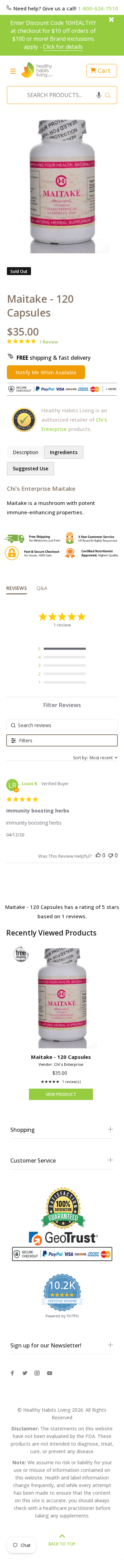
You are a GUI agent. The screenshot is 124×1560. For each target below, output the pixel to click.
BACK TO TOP (62, 1544)
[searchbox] (62, 725)
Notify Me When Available (46, 372)
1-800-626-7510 (98, 8)
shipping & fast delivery (54, 357)
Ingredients (64, 452)
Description (25, 452)
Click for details (63, 46)
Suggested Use (30, 468)
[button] (98, 95)
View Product (61, 1094)
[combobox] (59, 95)
